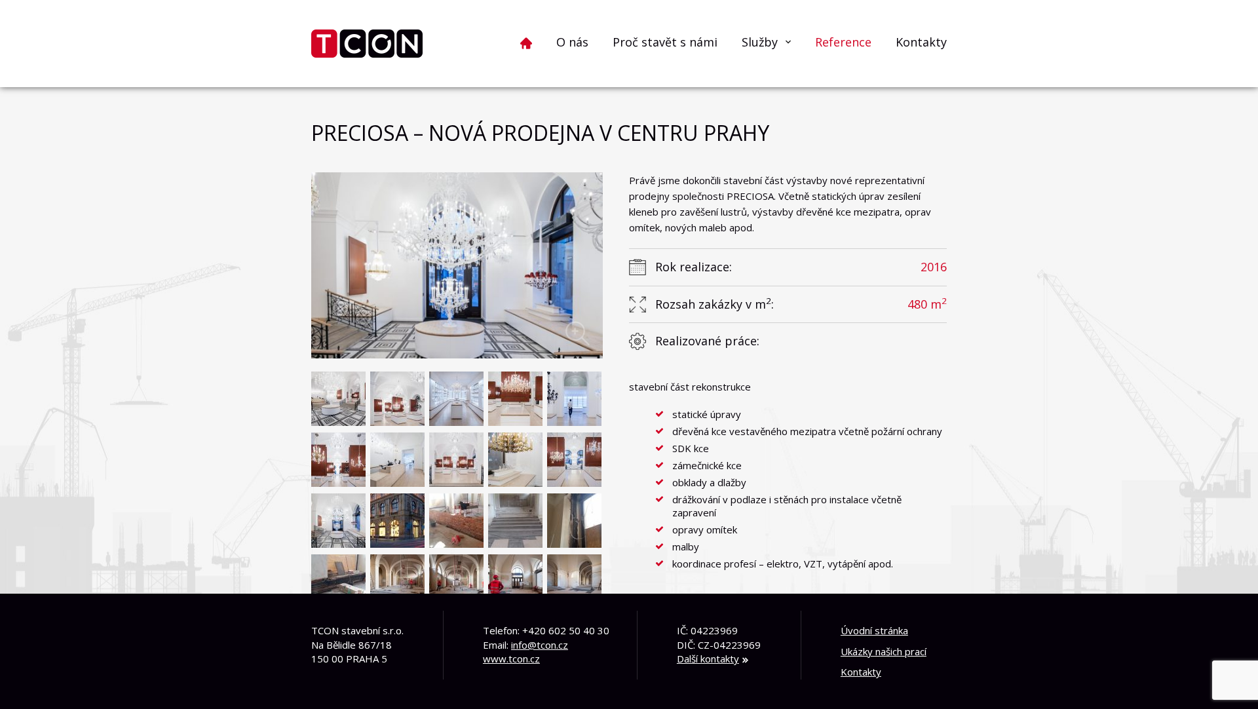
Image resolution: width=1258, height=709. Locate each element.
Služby (760, 42)
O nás (572, 42)
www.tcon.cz (511, 658)
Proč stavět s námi (665, 42)
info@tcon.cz (539, 644)
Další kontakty (708, 658)
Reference (843, 42)
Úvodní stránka (874, 630)
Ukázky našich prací (883, 651)
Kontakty (921, 42)
